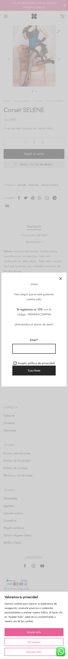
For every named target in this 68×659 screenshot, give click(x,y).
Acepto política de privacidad (36, 363)
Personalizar (34, 642)
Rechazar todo (34, 652)
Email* (34, 340)
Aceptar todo (34, 632)
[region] (34, 625)
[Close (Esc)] (60, 278)
